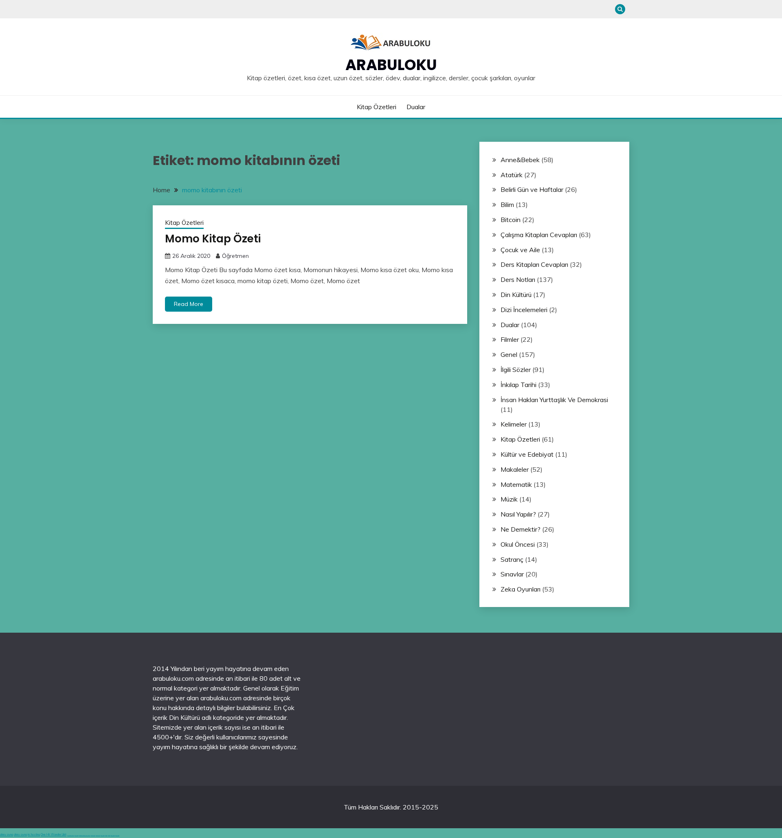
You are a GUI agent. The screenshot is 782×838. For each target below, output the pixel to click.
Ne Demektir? (520, 529)
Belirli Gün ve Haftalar (532, 189)
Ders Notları (518, 279)
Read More (188, 304)
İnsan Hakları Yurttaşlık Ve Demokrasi (554, 400)
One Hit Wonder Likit (53, 834)
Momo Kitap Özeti (213, 238)
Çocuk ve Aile (520, 250)
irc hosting (34, 834)
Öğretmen (235, 256)
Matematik (516, 484)
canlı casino (77, 835)
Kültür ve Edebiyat (527, 454)
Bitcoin (511, 220)
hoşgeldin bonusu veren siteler (84, 835)
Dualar (415, 107)
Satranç (512, 559)
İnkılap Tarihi (518, 385)
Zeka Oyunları (520, 589)
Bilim (507, 204)
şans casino (103, 835)
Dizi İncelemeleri (524, 310)
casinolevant (93, 835)
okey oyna (6, 834)
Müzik (509, 499)
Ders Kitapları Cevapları (534, 264)
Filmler (510, 339)
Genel (509, 354)
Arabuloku (391, 64)
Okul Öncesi (518, 544)
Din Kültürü (516, 294)
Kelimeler (514, 424)
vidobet (106, 835)
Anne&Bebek (520, 160)
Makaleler (515, 469)
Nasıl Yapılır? (518, 514)
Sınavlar (512, 574)
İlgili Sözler (516, 369)
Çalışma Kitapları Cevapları (539, 235)
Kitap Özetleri (376, 107)
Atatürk (512, 175)
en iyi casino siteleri (70, 835)
